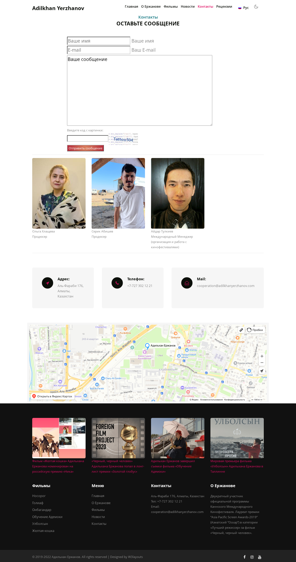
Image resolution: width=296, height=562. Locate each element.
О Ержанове (151, 6)
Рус (245, 7)
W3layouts (135, 557)
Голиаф (37, 503)
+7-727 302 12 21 (139, 286)
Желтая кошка (43, 531)
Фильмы (171, 6)
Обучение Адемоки (47, 517)
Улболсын (40, 523)
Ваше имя (142, 41)
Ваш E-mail (143, 50)
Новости (188, 6)
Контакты (205, 6)
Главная (131, 6)
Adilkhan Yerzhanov (58, 8)
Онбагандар (41, 510)
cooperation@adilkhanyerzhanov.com (226, 286)
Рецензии (224, 6)
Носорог (39, 496)
